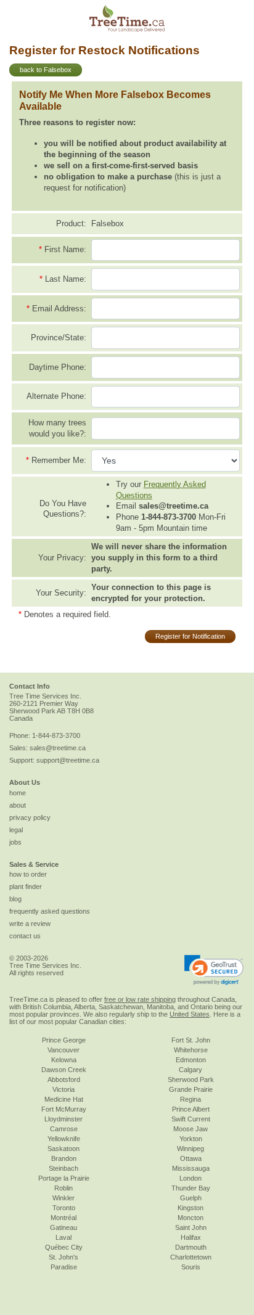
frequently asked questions (49, 911)
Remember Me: (58, 460)
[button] (214, 969)
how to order (28, 874)
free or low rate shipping (140, 999)
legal (16, 830)
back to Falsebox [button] (46, 69)
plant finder (25, 886)
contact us (25, 936)
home (17, 793)
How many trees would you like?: (57, 428)
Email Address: (59, 308)
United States (190, 1014)
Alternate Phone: (56, 396)
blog (15, 899)
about (17, 805)
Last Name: (65, 279)
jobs (15, 842)
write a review (30, 923)
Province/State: (58, 337)
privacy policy (30, 817)
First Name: (65, 249)
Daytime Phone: (57, 367)
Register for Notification (190, 636)
